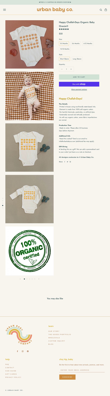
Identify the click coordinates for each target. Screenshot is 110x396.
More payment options (79, 89)
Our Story (54, 331)
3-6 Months (75, 43)
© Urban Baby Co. (14, 390)
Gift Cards (11, 374)
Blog (50, 344)
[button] (64, 29)
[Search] (101, 10)
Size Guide (10, 371)
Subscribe (67, 377)
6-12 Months (88, 43)
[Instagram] (22, 351)
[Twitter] (67, 161)
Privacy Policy (13, 377)
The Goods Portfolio (59, 334)
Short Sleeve (64, 59)
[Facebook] (64, 161)
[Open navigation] (4, 10)
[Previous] (20, 278)
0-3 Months (64, 43)
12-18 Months (64, 49)
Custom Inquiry (56, 341)
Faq (7, 364)
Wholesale (54, 338)
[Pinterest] (70, 161)
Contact (9, 367)
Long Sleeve (77, 59)
